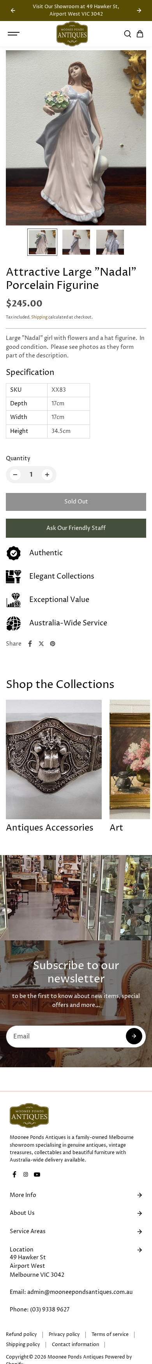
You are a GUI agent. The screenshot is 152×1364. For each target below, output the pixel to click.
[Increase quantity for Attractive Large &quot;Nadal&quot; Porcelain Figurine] (47, 474)
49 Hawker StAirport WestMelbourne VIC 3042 (37, 1266)
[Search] (127, 34)
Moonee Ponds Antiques (76, 1357)
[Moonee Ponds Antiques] (72, 33)
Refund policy (21, 1334)
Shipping (39, 317)
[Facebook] (30, 643)
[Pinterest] (52, 643)
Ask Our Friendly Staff (76, 528)
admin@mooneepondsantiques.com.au (80, 1292)
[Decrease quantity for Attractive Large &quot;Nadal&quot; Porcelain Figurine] (15, 474)
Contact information (75, 1344)
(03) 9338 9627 (49, 1309)
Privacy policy (64, 1334)
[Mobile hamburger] (14, 33)
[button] (140, 34)
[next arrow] (139, 11)
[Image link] (76, 1115)
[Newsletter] (134, 1036)
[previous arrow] (13, 11)
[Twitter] (41, 643)
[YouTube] (37, 1174)
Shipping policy (23, 1344)
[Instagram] (25, 1174)
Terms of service (110, 1334)
